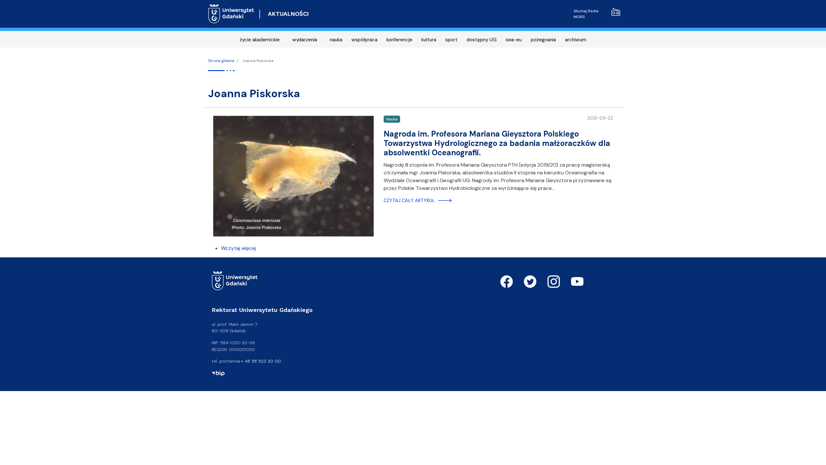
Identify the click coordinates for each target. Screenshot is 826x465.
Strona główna (221, 60)
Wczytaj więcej (238, 248)
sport (451, 39)
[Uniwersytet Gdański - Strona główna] (231, 14)
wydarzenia (304, 39)
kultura (428, 39)
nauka (336, 39)
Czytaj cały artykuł (409, 200)
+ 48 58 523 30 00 (261, 361)
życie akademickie (260, 39)
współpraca (364, 39)
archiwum (575, 39)
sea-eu (514, 39)
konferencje (399, 39)
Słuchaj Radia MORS (586, 13)
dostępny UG (482, 39)
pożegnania (543, 39)
